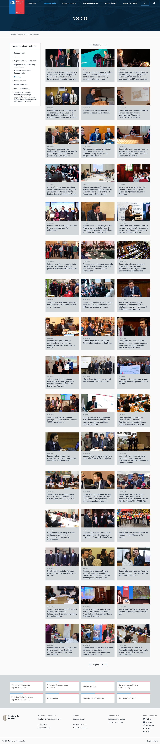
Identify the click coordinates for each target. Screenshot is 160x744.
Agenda (17, 57)
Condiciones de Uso (115, 722)
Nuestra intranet (79, 719)
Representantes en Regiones (25, 61)
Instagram (150, 725)
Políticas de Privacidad (116, 719)
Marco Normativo (20, 85)
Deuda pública (110, 3)
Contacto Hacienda (80, 728)
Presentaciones (20, 81)
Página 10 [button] (97, 45)
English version (152, 741)
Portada (13, 34)
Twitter (149, 719)
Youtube (149, 722)
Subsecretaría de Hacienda (49, 3)
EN (145, 3)
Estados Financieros (21, 89)
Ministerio (32, 3)
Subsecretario (19, 53)
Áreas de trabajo (69, 3)
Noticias (17, 77)
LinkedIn (149, 729)
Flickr (148, 732)
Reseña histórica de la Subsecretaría (22, 72)
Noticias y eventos (90, 3)
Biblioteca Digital (130, 3)
